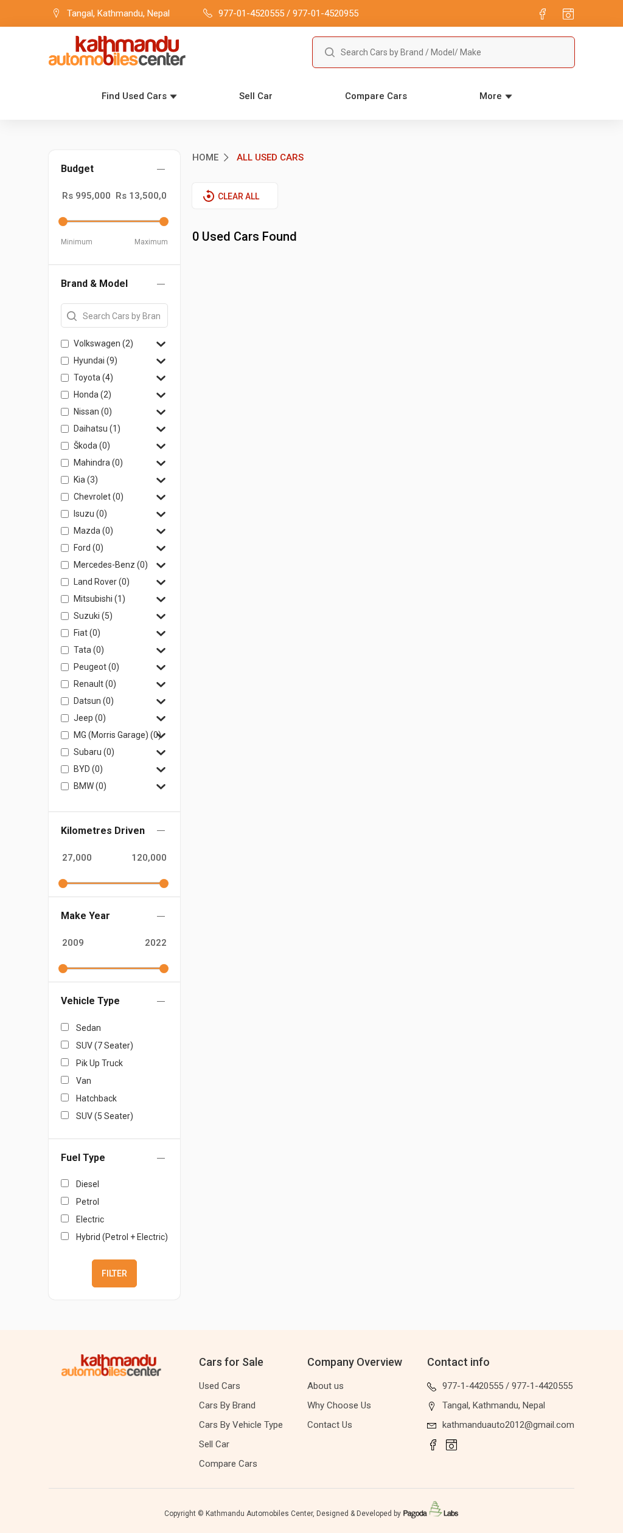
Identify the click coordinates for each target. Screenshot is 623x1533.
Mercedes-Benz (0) (111, 564)
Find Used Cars (134, 96)
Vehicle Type (90, 1001)
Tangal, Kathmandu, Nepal (493, 1405)
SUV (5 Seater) (104, 1116)
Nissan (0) (93, 411)
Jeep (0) (90, 718)
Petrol (87, 1202)
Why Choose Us (339, 1405)
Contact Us (329, 1424)
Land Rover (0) (102, 581)
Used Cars (219, 1385)
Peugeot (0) (96, 666)
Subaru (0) (94, 752)
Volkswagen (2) (103, 343)
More (490, 96)
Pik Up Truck (99, 1063)
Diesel (87, 1184)
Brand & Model (94, 283)
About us (325, 1385)
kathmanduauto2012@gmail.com (508, 1424)
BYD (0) (88, 769)
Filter (114, 1273)
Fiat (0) (87, 632)
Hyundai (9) (95, 360)
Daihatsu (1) (97, 428)
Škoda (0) (92, 445)
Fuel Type (83, 1157)
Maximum (151, 242)
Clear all (238, 196)
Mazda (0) (93, 530)
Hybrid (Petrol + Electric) (122, 1237)
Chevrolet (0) (99, 496)
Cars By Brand (227, 1405)
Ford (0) (88, 547)
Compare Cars (376, 96)
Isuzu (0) (90, 513)
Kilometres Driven (103, 830)
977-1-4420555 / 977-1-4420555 (507, 1385)
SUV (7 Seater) (104, 1045)
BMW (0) (90, 786)
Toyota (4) (93, 377)
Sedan (88, 1028)
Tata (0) (89, 649)
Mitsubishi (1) (99, 598)
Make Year (85, 916)
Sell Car (256, 96)
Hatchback (96, 1098)
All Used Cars (270, 157)
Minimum (76, 242)
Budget (77, 168)
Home (205, 157)
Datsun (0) (94, 700)
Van (83, 1081)
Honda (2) (92, 394)
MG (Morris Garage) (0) (117, 735)
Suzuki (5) (93, 615)
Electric (90, 1219)
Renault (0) (95, 683)
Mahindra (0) (98, 462)
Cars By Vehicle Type (241, 1424)
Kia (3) (86, 479)
